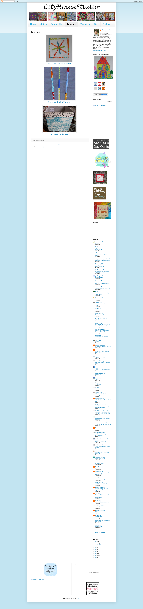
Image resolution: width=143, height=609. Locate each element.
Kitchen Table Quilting (101, 318)
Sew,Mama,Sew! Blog (100, 404)
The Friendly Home (100, 532)
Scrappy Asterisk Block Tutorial (59, 63)
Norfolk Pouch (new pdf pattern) (103, 346)
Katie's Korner (99, 515)
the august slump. (99, 277)
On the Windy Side (99, 451)
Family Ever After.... (100, 462)
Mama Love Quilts (99, 356)
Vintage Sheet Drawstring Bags (102, 288)
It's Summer (98, 384)
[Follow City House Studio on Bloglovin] (100, 95)
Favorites (85, 24)
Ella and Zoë (98, 427)
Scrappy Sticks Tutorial (59, 102)
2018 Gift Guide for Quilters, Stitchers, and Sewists (102, 406)
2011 (96, 555)
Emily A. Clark (98, 302)
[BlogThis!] (38, 140)
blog (96, 417)
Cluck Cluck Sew (99, 387)
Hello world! (98, 299)
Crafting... (98, 493)
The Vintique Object (100, 510)
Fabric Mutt (98, 340)
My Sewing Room (99, 463)
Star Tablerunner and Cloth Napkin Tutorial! (101, 489)
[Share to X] (40, 140)
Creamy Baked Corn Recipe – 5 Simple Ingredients (102, 265)
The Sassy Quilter (99, 291)
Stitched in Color (99, 445)
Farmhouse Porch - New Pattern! (103, 424)
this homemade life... (100, 270)
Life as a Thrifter (99, 505)
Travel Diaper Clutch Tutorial (102, 502)
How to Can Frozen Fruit (101, 310)
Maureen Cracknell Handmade (103, 350)
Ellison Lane (98, 525)
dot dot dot (97, 511)
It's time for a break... (100, 507)
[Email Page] (34, 140)
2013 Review (98, 521)
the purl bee (98, 530)
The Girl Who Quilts (100, 487)
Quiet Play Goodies (99, 468)
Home (33, 24)
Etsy (96, 24)
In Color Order (99, 286)
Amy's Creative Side (100, 329)
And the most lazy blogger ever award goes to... (102, 434)
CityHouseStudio (106, 29)
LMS (96, 252)
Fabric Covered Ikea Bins (59, 134)
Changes (97, 379)
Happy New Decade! (100, 357)
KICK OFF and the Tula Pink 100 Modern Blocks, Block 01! (102, 325)
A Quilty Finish (98, 526)
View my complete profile (99, 50)
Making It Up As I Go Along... (102, 520)
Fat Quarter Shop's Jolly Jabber (103, 259)
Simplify (97, 383)
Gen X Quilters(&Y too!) (101, 423)
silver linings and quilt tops (101, 336)
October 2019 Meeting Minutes (102, 369)
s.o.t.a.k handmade (100, 345)
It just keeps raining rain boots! (102, 479)
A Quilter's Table (99, 242)
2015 (96, 547)
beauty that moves (100, 373)
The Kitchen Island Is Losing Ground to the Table (102, 272)
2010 (96, 557)
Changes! (97, 319)
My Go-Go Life (99, 323)
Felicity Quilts (98, 392)
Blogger (78, 598)
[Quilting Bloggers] (37, 579)
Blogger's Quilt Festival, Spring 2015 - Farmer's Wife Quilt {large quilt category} (103, 496)
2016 (96, 541)
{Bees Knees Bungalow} (101, 477)
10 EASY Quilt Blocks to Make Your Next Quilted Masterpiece (102, 331)
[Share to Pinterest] (43, 140)
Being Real (97, 341)
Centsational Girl (99, 297)
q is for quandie (99, 276)
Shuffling (97, 389)
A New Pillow (99, 544)
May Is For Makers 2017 (101, 441)
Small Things (98, 378)
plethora (97, 243)
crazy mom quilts (99, 398)
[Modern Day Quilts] (101, 148)
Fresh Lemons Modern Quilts (102, 410)
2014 (96, 549)
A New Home (98, 374)
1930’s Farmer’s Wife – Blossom (102, 484)
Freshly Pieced (99, 471)
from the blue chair (100, 457)
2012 (96, 553)
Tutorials (71, 24)
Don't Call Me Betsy (100, 432)
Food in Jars (98, 308)
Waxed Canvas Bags (100, 458)
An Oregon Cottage (100, 263)
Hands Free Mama (100, 280)
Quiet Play (97, 466)
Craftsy (106, 24)
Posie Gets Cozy (99, 313)
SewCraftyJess (99, 500)
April (97, 543)
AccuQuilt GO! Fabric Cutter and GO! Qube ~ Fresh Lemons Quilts (102, 413)
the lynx (97, 429)
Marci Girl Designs (100, 361)
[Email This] (37, 140)
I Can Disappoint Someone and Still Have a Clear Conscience (102, 283)
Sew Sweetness (99, 246)
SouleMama (98, 335)
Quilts (43, 24)
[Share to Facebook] (41, 140)
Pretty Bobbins (99, 482)
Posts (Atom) (40, 147)
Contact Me (57, 24)
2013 (96, 551)
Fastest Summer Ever (100, 314)
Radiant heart (98, 516)
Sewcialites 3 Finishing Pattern (102, 260)
